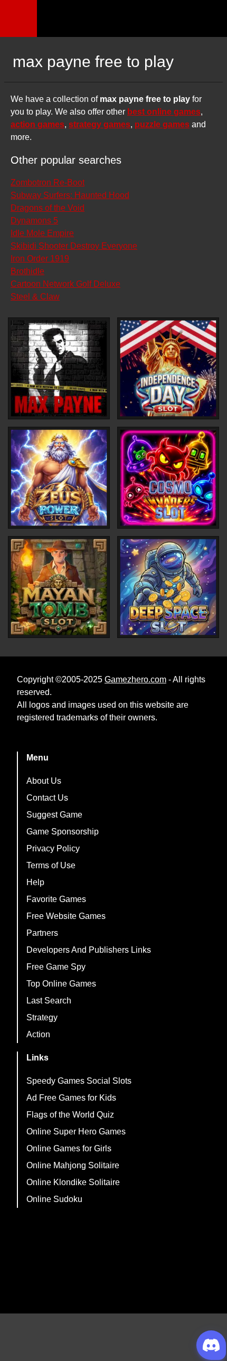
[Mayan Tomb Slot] (58, 587)
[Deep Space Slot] (168, 587)
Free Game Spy (56, 966)
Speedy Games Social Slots (78, 1080)
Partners (42, 932)
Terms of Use (50, 865)
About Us (43, 780)
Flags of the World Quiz (70, 1114)
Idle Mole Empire (42, 233)
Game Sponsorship (62, 831)
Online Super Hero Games (76, 1131)
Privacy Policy (53, 848)
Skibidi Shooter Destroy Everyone (74, 245)
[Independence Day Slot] (168, 368)
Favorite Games (56, 899)
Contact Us (47, 797)
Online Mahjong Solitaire (72, 1165)
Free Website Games (66, 916)
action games (37, 124)
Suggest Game (54, 814)
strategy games (99, 124)
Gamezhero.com (135, 679)
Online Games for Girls (68, 1148)
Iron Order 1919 (40, 258)
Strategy (42, 1017)
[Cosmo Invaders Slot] (168, 477)
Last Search (48, 1000)
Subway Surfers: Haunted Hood (70, 195)
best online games (164, 111)
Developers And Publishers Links (88, 949)
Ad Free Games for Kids (71, 1097)
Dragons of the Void (47, 207)
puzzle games (162, 124)
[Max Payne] (58, 368)
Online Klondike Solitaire (73, 1182)
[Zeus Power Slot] (58, 477)
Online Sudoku (54, 1199)
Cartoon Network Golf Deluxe (65, 283)
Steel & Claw (35, 296)
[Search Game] (209, 21)
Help (35, 882)
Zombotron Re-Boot (47, 182)
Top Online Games (61, 983)
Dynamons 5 (34, 220)
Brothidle (27, 271)
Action (38, 1034)
